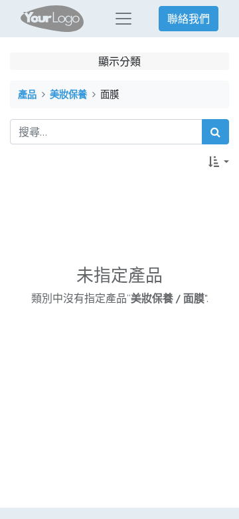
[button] (218, 162)
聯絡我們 (188, 18)
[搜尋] (215, 131)
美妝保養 (68, 94)
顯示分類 (119, 61)
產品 (27, 94)
